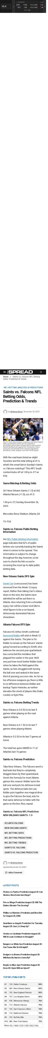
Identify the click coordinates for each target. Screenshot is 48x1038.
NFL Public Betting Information (22, 539)
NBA (16, 1025)
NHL (37, 1025)
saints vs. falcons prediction (21, 852)
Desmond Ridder (11, 635)
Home (5, 376)
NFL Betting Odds (14, 833)
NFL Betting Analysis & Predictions (23, 387)
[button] (4, 372)
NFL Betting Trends (15, 843)
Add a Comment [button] (15, 873)
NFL (11, 1025)
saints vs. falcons (15, 847)
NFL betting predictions (18, 838)
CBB (26, 1025)
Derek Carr (8, 583)
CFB (21, 1025)
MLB (32, 1025)
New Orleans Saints (16, 828)
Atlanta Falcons (14, 823)
